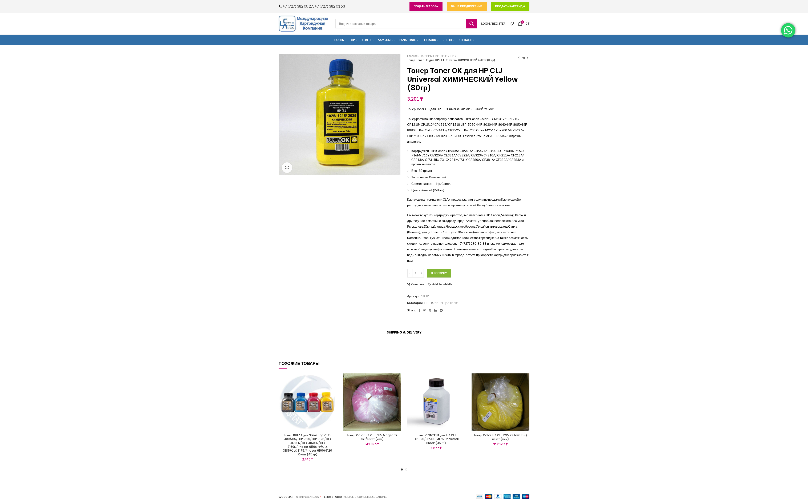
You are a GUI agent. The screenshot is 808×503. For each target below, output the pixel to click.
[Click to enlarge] (287, 167)
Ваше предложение (466, 6)
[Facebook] (419, 310)
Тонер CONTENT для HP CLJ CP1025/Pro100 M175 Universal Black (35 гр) (436, 439)
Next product (527, 58)
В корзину (439, 273)
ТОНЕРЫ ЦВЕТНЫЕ (434, 55)
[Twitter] (424, 310)
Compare (417, 284)
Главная (412, 55)
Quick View (333, 399)
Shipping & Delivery (404, 332)
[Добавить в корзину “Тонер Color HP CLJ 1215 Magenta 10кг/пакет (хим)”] (397, 389)
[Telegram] (441, 310)
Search (471, 23)
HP (452, 55)
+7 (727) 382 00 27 (298, 6)
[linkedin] (435, 310)
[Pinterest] (430, 310)
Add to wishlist (443, 284)
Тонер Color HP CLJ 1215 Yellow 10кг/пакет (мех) (500, 437)
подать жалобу (426, 6)
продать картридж (510, 6)
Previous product (519, 58)
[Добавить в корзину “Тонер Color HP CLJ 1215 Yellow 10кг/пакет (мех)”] (526, 389)
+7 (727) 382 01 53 (330, 6)
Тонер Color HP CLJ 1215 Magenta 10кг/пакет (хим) (372, 437)
